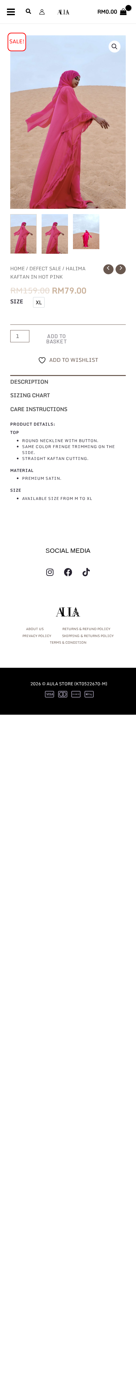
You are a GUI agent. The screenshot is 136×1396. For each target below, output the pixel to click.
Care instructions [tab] (38, 409)
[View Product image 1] (23, 234)
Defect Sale (45, 268)
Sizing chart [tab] (30, 395)
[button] (29, 12)
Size (16, 301)
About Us (35, 628)
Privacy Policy (36, 635)
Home (17, 268)
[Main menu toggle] (11, 11)
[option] (38, 302)
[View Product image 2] (55, 234)
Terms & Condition (68, 642)
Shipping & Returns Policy (88, 635)
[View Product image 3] (86, 231)
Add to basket (56, 338)
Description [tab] (29, 381)
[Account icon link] (42, 12)
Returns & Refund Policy (86, 628)
